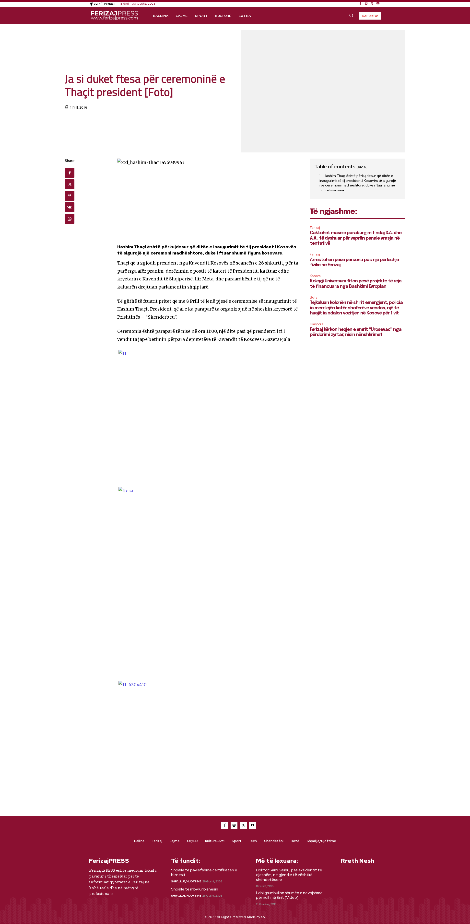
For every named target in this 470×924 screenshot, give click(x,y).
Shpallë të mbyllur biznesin (194, 889)
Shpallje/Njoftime (186, 881)
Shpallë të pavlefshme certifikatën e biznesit (204, 872)
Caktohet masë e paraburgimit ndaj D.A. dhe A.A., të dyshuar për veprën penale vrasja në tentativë (355, 238)
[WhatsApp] (69, 219)
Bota (313, 297)
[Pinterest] (69, 196)
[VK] (69, 207)
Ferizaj (315, 228)
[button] (351, 15)
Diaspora (316, 324)
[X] (372, 4)
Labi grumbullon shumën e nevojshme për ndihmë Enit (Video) (289, 895)
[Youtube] (378, 4)
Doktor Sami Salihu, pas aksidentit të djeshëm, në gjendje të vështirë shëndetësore (289, 874)
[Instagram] (366, 4)
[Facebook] (360, 4)
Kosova (315, 276)
